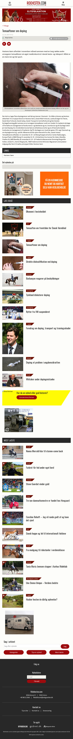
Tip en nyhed (36, 652)
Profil (28, 375)
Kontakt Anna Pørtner (26, 397)
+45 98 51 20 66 (25, 697)
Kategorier (14, 652)
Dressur (29, 274)
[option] (36, 87)
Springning (30, 291)
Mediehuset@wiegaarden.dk (43, 697)
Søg (65, 646)
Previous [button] (7, 86)
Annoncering (47, 711)
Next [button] (66, 86)
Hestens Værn (9, 155)
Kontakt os (35, 711)
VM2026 (29, 480)
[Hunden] (23, 726)
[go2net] (35, 726)
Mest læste (59, 652)
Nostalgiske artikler (32, 579)
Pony (28, 496)
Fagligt (29, 240)
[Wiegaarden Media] (49, 726)
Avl (28, 224)
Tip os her (25, 711)
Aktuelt (29, 207)
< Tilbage (5, 26)
